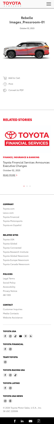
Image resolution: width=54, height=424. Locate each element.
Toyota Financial (11, 216)
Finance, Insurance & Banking (21, 157)
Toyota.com (9, 208)
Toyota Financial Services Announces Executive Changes (26, 163)
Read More (9, 175)
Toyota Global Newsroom (16, 255)
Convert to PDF (16, 90)
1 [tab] (24, 185)
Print (11, 83)
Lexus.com (8, 212)
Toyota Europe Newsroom (16, 260)
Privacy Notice (10, 290)
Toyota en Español (12, 225)
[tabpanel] (27, 152)
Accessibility (9, 286)
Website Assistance (12, 317)
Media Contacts (11, 313)
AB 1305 (7, 294)
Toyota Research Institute (15, 251)
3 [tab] (30, 185)
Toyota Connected (12, 247)
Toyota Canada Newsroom (16, 264)
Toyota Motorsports (12, 220)
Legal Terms (9, 278)
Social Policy (9, 282)
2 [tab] (27, 185)
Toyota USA (8, 239)
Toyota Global (10, 243)
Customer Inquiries (12, 309)
